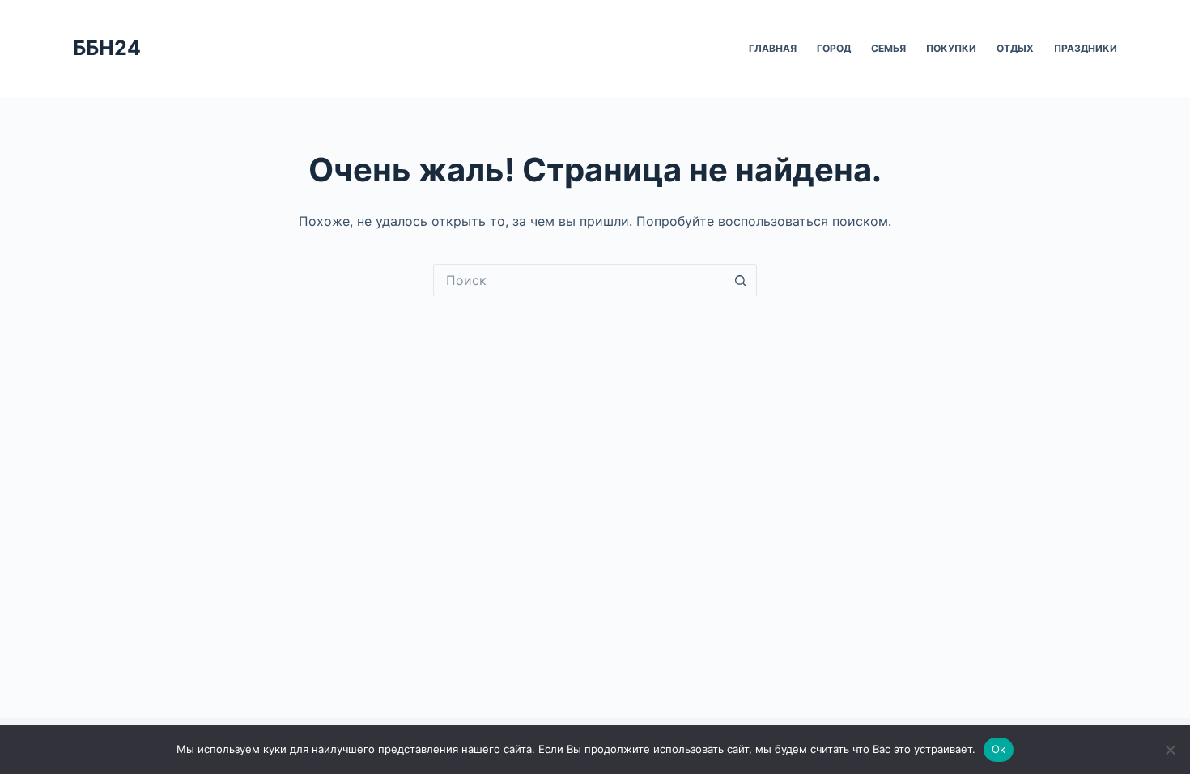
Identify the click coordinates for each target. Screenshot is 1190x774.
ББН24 (107, 48)
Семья (888, 48)
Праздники (1085, 48)
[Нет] (1170, 750)
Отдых (1015, 48)
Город (834, 48)
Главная (773, 48)
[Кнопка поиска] (741, 280)
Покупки (951, 48)
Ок (999, 748)
